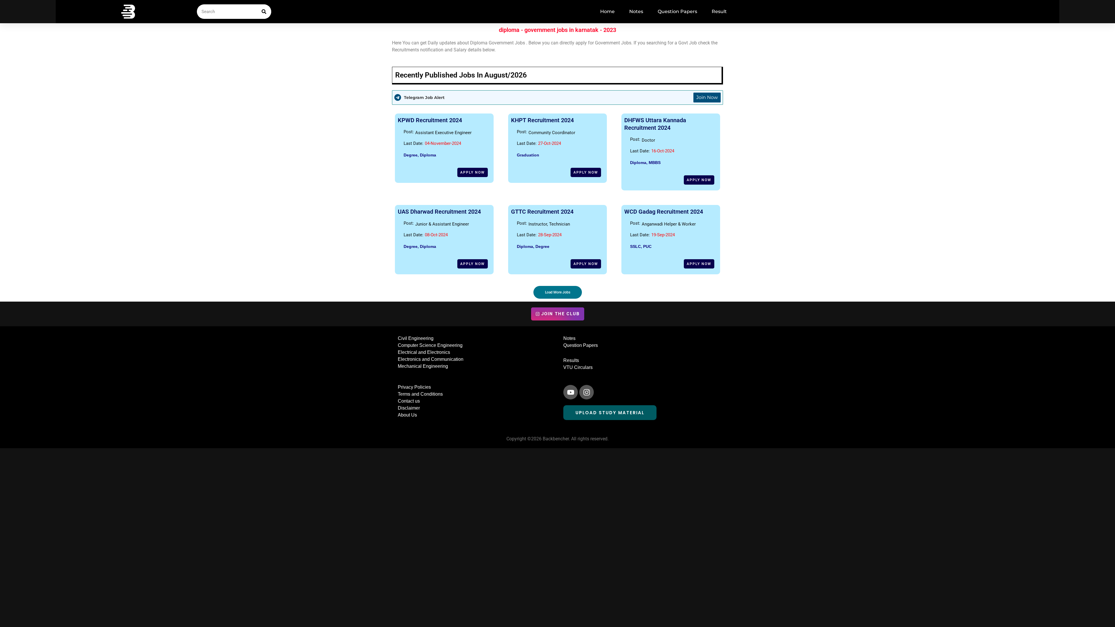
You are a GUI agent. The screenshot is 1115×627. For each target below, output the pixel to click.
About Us (407, 414)
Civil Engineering (416, 338)
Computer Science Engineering (430, 345)
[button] (557, 292)
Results (571, 360)
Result (719, 11)
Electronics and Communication (430, 359)
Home (607, 11)
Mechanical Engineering (423, 366)
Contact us (409, 401)
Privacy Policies (414, 387)
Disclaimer (409, 408)
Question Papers (677, 11)
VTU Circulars (578, 367)
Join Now (707, 97)
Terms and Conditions (420, 394)
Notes (636, 11)
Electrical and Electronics (424, 352)
